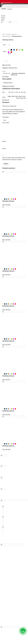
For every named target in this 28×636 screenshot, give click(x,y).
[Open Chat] (23, 631)
